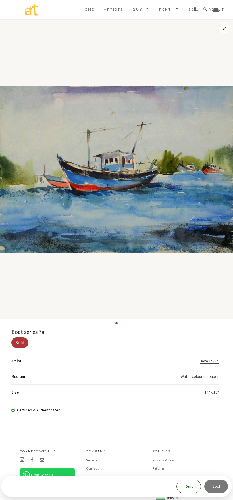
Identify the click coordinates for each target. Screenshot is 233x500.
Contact (92, 468)
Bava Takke (209, 360)
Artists (113, 9)
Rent (166, 9)
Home (88, 9)
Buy (138, 9)
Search (91, 460)
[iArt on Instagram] (23, 460)
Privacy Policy (163, 460)
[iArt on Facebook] (33, 460)
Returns (159, 468)
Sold (216, 486)
